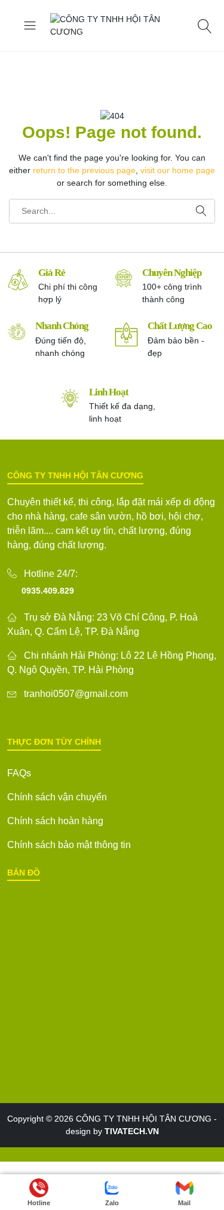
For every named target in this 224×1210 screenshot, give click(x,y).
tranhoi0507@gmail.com (76, 694)
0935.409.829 (48, 590)
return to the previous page (84, 170)
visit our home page (177, 170)
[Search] (206, 26)
